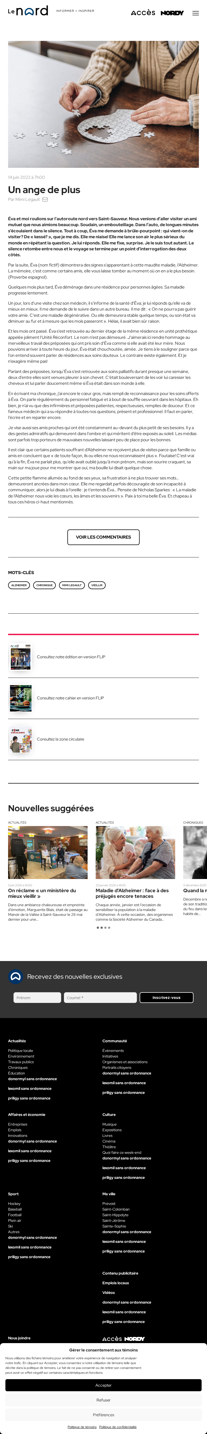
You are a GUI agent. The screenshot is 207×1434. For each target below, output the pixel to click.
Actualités (17, 822)
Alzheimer (19, 585)
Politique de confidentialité (118, 1427)
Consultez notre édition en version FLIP (71, 657)
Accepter (103, 1385)
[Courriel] (45, 199)
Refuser (103, 1400)
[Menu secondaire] (195, 13)
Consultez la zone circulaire (60, 739)
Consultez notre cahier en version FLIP (70, 698)
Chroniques (193, 822)
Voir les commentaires (103, 537)
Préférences (103, 1415)
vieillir (96, 585)
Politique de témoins (82, 1427)
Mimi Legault (27, 199)
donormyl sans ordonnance (32, 1078)
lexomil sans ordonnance (29, 1088)
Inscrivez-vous (167, 997)
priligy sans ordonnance (29, 1098)
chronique (44, 585)
